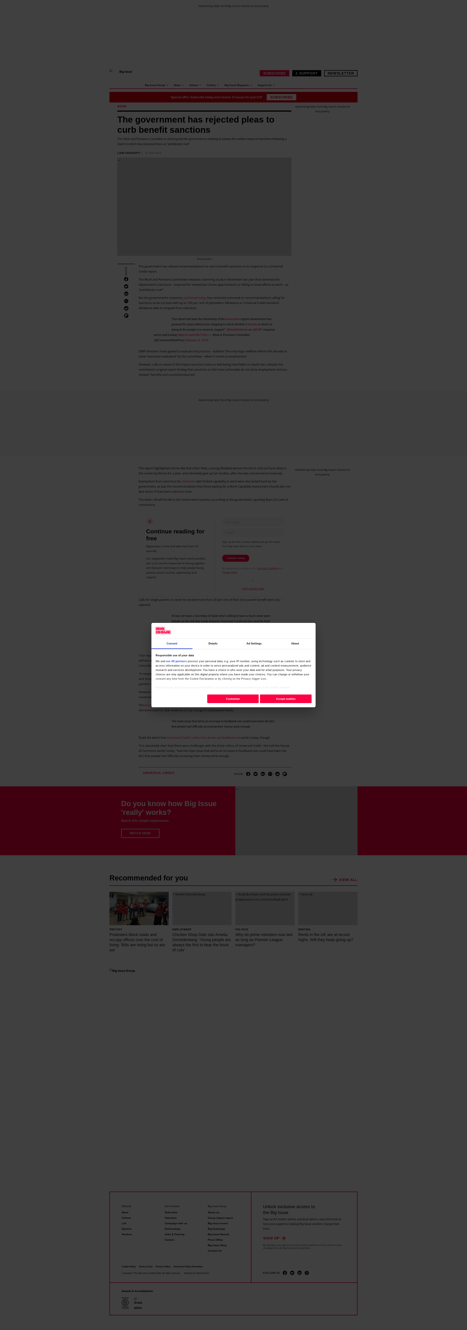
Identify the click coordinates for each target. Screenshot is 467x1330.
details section (280, 687)
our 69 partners (176, 661)
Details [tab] (213, 643)
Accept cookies (286, 698)
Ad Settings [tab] (254, 643)
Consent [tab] (172, 643)
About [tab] (295, 643)
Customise (233, 698)
